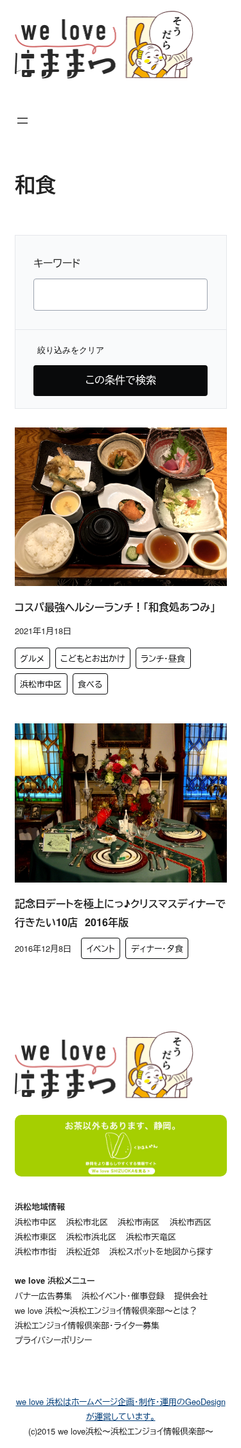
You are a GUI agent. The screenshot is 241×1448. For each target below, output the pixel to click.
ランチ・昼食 (163, 658)
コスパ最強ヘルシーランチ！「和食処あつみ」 (115, 606)
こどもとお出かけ (92, 658)
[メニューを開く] (22, 120)
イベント (101, 948)
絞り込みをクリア (70, 350)
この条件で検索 (120, 379)
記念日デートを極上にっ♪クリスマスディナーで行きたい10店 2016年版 (120, 912)
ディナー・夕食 (157, 948)
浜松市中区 (41, 684)
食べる (90, 684)
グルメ (32, 658)
